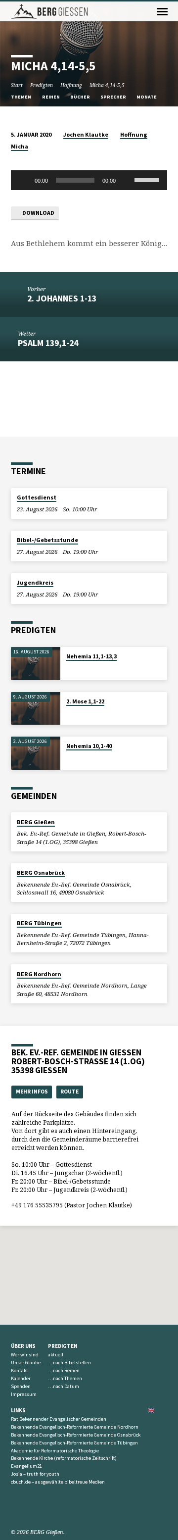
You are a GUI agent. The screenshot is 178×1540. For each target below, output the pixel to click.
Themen (21, 97)
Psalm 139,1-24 (48, 342)
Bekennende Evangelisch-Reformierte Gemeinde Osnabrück (75, 1435)
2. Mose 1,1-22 (85, 701)
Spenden (21, 1386)
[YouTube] (15, 1508)
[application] (89, 180)
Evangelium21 (26, 1466)
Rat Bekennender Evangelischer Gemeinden (58, 1419)
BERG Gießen (36, 822)
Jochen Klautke (85, 134)
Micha (19, 146)
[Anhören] (76, 668)
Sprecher (113, 97)
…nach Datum (63, 1386)
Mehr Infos (32, 1091)
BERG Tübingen (39, 923)
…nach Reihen (64, 1370)
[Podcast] (37, 1508)
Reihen (51, 97)
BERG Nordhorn (39, 974)
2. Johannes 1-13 (61, 298)
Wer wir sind (25, 1354)
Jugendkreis (35, 582)
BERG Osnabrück (41, 872)
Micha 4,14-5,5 (107, 85)
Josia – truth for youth (35, 1474)
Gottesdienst (36, 497)
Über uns (23, 1345)
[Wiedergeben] (24, 180)
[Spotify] (27, 1508)
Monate (147, 97)
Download (37, 212)
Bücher (80, 97)
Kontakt (19, 1370)
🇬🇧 (151, 1410)
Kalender (21, 1378)
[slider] (148, 179)
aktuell (55, 1354)
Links (18, 1410)
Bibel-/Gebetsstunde (47, 540)
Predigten (41, 85)
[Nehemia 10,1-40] (35, 753)
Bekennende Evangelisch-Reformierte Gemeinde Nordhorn (74, 1427)
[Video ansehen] (69, 668)
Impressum (24, 1394)
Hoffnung (71, 85)
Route (69, 1091)
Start (17, 85)
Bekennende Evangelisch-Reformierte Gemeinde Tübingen (74, 1443)
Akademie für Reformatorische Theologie (55, 1450)
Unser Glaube (26, 1362)
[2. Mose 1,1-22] (35, 708)
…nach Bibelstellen (69, 1362)
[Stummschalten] (127, 180)
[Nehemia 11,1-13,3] (35, 663)
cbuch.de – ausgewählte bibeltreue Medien (58, 1482)
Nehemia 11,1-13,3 (91, 656)
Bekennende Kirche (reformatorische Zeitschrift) (64, 1458)
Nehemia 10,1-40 (89, 745)
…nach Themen (65, 1378)
